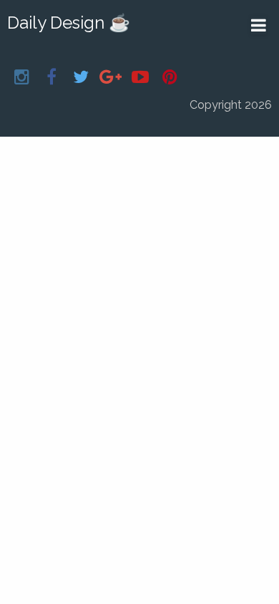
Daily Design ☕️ (68, 22)
